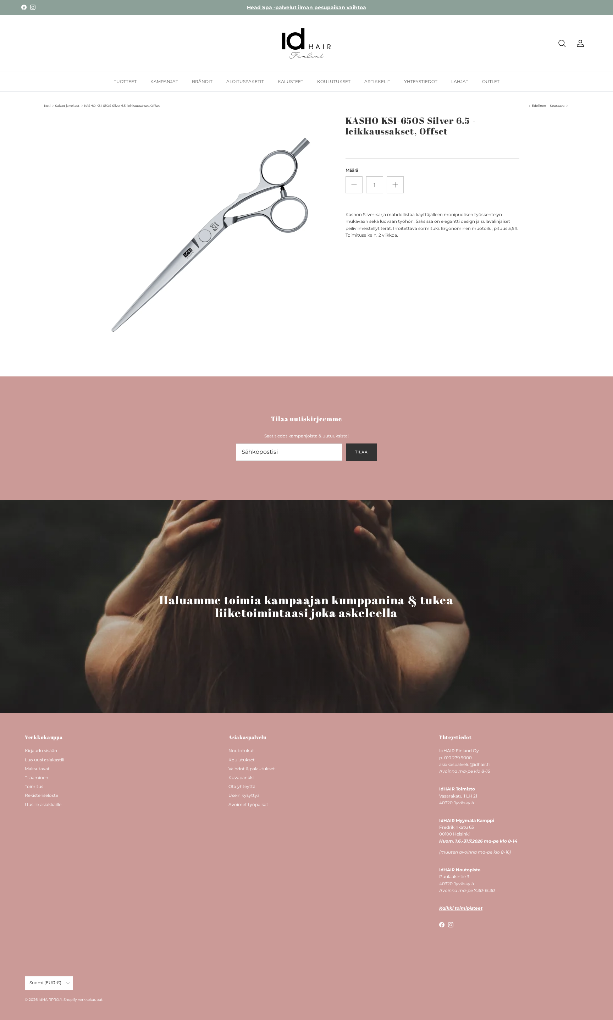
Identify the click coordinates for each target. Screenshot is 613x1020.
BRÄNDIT (202, 81)
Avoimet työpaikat (248, 804)
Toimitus (34, 786)
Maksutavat (37, 768)
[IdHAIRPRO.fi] (306, 43)
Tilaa (361, 452)
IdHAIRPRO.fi (50, 999)
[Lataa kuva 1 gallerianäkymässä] (212, 233)
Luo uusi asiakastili (44, 759)
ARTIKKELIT (377, 81)
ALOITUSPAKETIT (245, 81)
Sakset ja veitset (67, 105)
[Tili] (579, 43)
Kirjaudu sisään (41, 750)
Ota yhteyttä (241, 786)
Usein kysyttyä (244, 795)
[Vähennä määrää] (354, 184)
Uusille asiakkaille (43, 804)
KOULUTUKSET (333, 81)
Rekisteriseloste (41, 795)
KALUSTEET (290, 81)
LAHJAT (459, 81)
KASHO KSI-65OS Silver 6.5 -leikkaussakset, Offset (122, 105)
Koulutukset (241, 759)
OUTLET (490, 81)
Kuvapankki (241, 777)
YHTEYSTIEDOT (420, 81)
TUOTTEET (125, 81)
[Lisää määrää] (395, 184)
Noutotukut (241, 750)
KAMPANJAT (164, 81)
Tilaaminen (36, 777)
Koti (47, 105)
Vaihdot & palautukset (251, 768)
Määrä (352, 170)
